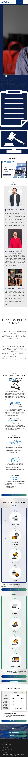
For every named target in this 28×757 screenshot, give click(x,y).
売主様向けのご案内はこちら (14, 589)
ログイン (20, 2)
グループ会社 (4, 752)
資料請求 (14, 495)
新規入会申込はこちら (14, 732)
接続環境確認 (4, 745)
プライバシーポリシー (6, 747)
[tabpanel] (15, 40)
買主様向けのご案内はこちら (14, 676)
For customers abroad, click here (19, 711)
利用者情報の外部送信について (8, 749)
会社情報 (3, 750)
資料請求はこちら (14, 681)
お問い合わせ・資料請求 (6, 744)
